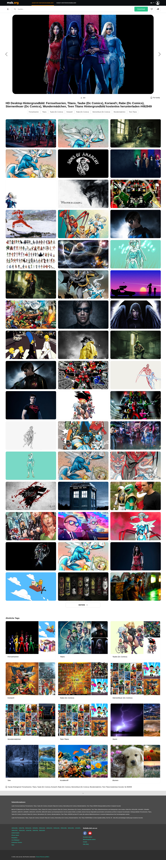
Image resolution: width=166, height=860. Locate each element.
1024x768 (28, 830)
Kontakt (85, 842)
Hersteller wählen (87, 837)
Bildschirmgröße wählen (89, 839)
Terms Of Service (40, 857)
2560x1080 (64, 828)
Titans (44, 112)
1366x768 (21, 828)
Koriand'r (70, 112)
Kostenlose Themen (17, 842)
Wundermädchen (119, 112)
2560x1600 (42, 830)
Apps (13, 845)
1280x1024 (49, 828)
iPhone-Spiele (15, 835)
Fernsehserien (34, 112)
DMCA (47, 857)
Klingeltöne (14, 837)
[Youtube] (90, 834)
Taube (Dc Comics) (56, 112)
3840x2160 (28, 828)
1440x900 (77, 828)
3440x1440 (56, 828)
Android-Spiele (15, 833)
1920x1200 (22, 830)
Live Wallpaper (15, 840)
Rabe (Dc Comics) (82, 112)
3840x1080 (71, 828)
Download (141, 9)
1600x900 (35, 828)
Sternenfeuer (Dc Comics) (101, 112)
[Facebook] (85, 834)
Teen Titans (133, 112)
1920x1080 (14, 828)
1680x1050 (14, 830)
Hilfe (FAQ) (86, 844)
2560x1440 (42, 828)
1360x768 (35, 830)
